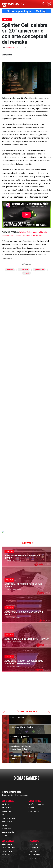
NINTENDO (7, 822)
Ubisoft (26, 273)
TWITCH (32, 858)
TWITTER (32, 844)
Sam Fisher (24, 269)
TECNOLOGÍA (8, 832)
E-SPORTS (6, 829)
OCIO (4, 835)
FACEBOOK (33, 847)
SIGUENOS (7, 854)
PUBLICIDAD (7, 851)
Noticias (6, 19)
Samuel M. (10, 47)
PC (3, 815)
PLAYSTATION (8, 818)
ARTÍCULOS (7, 808)
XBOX (4, 825)
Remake (10, 269)
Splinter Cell (39, 269)
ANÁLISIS (6, 804)
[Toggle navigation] (49, 4)
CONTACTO (33, 811)
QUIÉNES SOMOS (36, 804)
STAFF (31, 808)
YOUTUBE (33, 851)
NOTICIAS (6, 811)
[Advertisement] (26, 416)
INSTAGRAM (34, 854)
